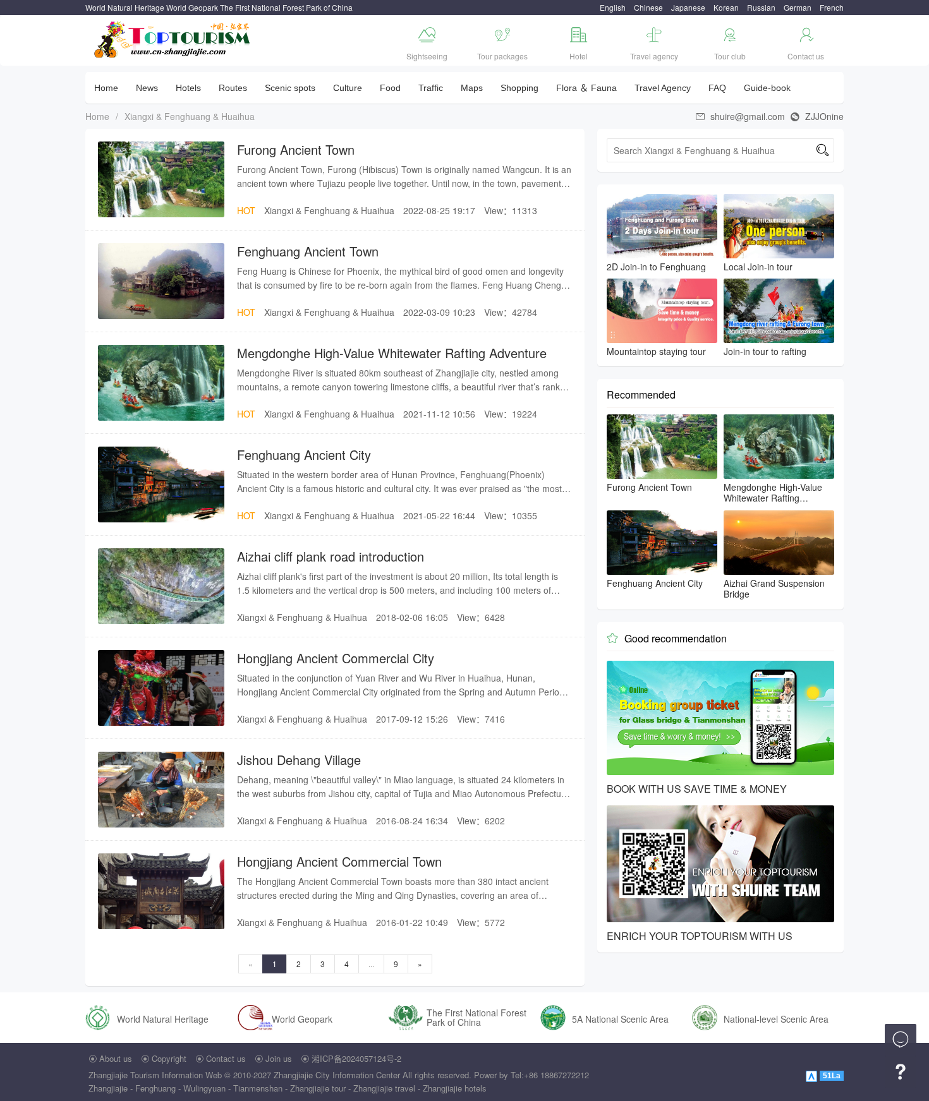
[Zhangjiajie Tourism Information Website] (172, 38)
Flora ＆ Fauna (586, 88)
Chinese (648, 7)
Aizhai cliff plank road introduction (330, 556)
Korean (726, 7)
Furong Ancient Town (296, 149)
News (147, 88)
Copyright (169, 1058)
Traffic (430, 88)
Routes (233, 88)
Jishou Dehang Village (299, 759)
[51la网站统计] (813, 1075)
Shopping (519, 88)
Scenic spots (290, 88)
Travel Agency (663, 88)
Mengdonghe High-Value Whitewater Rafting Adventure (392, 353)
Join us (278, 1058)
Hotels (188, 88)
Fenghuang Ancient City (304, 454)
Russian (761, 7)
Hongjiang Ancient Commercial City (335, 658)
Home (106, 88)
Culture (347, 88)
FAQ (717, 88)
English (613, 7)
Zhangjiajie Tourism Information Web (155, 1075)
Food (390, 88)
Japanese (688, 7)
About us (115, 1058)
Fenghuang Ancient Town (308, 251)
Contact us (226, 1058)
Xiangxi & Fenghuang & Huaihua (189, 116)
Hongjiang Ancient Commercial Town (339, 861)
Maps (472, 88)
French (832, 7)
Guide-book (767, 88)
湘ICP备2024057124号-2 (356, 1058)
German (797, 7)
